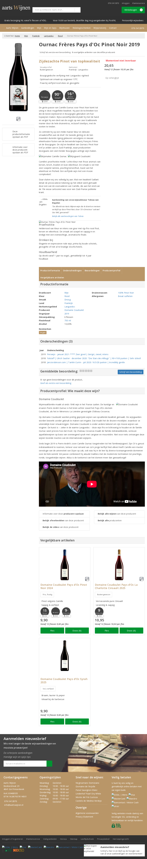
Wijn (39, 27)
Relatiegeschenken (82, 27)
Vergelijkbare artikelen (52, 277)
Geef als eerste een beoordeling (55, 383)
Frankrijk (35, 36)
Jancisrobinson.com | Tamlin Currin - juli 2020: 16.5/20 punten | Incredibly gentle (86, 362)
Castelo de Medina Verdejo (89, 800)
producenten (110, 520)
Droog (67, 299)
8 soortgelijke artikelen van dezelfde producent (93, 52)
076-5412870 (113, 3)
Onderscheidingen (72, 270)
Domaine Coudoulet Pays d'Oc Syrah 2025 (63, 680)
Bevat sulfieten (125, 296)
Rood (60, 36)
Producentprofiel (111, 270)
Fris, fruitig (47, 594)
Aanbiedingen (27, 27)
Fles (52, 630)
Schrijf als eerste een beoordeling (55, 52)
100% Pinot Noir (126, 292)
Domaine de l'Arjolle (85, 786)
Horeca (63, 839)
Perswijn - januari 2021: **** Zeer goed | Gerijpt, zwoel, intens (77, 354)
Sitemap (74, 839)
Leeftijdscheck (87, 839)
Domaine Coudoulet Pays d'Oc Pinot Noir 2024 (63, 586)
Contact (113, 27)
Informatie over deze (63, 513)
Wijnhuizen (64, 27)
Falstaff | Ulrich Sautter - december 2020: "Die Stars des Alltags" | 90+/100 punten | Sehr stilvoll (94, 358)
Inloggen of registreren (12, 839)
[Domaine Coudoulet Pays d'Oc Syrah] (64, 656)
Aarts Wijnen (12, 27)
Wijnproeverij (99, 27)
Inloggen (125, 3)
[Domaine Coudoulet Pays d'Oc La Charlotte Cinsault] (119, 565)
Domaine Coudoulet (74, 310)
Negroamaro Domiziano (87, 783)
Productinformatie (50, 270)
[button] (44, 96)
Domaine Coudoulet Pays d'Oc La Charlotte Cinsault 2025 (116, 586)
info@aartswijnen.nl (13, 805)
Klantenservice (138, 3)
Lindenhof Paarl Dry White (88, 793)
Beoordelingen (92, 270)
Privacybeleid (103, 839)
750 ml (67, 320)
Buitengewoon (103, 594)
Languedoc (49, 36)
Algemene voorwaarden (87, 813)
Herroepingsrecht (121, 839)
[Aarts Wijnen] (16, 8)
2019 (66, 313)
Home (17, 36)
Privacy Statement (84, 816)
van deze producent (63, 520)
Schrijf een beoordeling (130, 372)
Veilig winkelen (50, 839)
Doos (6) (76, 630)
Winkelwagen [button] (133, 9)
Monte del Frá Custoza (87, 797)
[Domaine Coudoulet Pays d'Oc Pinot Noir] (64, 565)
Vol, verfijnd (48, 688)
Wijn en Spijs (50, 27)
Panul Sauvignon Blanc (87, 790)
